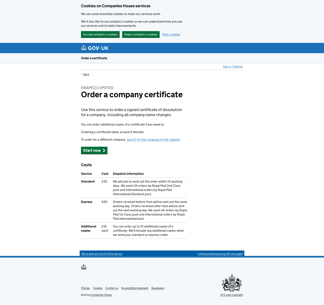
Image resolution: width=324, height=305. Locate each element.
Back (86, 74)
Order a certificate (94, 58)
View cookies (171, 34)
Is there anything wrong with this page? (220, 253)
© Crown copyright (232, 294)
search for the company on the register (153, 139)
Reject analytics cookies (141, 34)
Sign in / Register (233, 66)
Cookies (97, 288)
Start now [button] (92, 150)
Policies (85, 288)
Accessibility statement (134, 288)
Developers (158, 288)
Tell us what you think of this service (101, 253)
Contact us (111, 288)
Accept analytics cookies (100, 34)
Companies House (101, 294)
